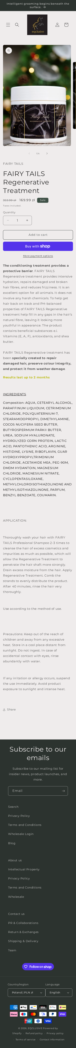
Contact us (16, 914)
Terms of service (26, 1039)
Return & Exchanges (23, 932)
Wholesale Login (21, 834)
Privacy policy (55, 1033)
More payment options (38, 255)
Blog (11, 843)
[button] (8, 24)
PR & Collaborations (23, 923)
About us (15, 860)
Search (13, 807)
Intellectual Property (24, 869)
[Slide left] (29, 153)
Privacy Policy (19, 816)
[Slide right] (47, 153)
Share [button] (11, 709)
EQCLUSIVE (35, 1028)
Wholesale (16, 897)
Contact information (52, 1039)
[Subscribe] (63, 791)
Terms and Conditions (25, 825)
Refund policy (34, 1033)
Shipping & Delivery (23, 941)
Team (12, 950)
